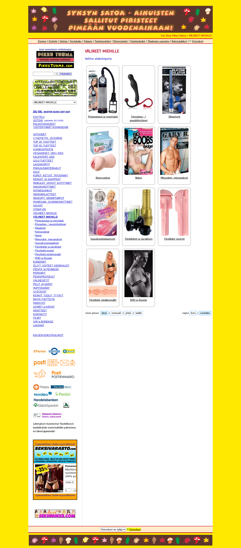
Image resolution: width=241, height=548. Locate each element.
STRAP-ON (39, 209)
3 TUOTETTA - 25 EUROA (47, 138)
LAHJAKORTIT (41, 164)
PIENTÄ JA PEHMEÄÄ (46, 269)
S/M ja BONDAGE (43, 321)
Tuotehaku (76, 41)
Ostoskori (197, 41)
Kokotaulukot (179, 41)
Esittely (53, 41)
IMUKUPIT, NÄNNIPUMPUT (48, 198)
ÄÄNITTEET (40, 310)
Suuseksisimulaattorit (47, 243)
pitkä (128, 313)
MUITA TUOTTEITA (44, 299)
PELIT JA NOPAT (43, 284)
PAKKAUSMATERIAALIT (47, 168)
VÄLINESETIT (41, 280)
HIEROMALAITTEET (44, 194)
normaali (116, 313)
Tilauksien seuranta (158, 41)
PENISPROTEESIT (44, 276)
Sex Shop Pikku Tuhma (173, 35)
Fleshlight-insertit (44, 250)
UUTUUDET (39, 134)
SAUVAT (38, 205)
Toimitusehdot (103, 41)
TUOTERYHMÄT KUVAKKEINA (50, 127)
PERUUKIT (39, 273)
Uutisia (64, 41)
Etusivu (42, 41)
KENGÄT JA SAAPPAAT (47, 179)
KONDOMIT (39, 261)
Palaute (88, 41)
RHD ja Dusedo (43, 258)
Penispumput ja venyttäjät (49, 220)
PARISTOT (39, 303)
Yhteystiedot (120, 41)
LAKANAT (38, 325)
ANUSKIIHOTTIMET (44, 186)
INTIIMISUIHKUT (42, 190)
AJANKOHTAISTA (43, 149)
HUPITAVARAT (41, 288)
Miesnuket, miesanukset (48, 239)
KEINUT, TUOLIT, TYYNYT (48, 295)
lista (193, 313)
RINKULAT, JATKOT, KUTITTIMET (52, 183)
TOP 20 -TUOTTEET (44, 141)
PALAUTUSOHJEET (44, 124)
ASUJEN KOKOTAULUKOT (48, 335)
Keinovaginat (42, 231)
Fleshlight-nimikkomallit (48, 254)
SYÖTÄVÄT (40, 291)
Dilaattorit (40, 228)
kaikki (139, 313)
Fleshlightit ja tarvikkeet (48, 246)
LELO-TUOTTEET (43, 160)
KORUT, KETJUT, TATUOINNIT (50, 175)
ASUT (36, 172)
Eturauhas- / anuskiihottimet (50, 224)
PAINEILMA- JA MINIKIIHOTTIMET (52, 201)
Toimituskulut (137, 41)
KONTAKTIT (40, 314)
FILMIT (37, 318)
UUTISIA (38, 120)
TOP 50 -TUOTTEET (44, 145)
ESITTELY (39, 117)
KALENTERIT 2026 (43, 157)
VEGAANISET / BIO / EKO (48, 153)
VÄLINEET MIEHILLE (200, 35)
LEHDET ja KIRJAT (44, 306)
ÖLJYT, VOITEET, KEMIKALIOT (51, 265)
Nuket (38, 235)
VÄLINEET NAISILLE (45, 213)
